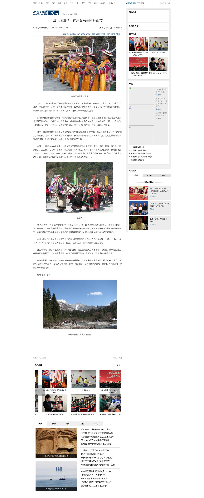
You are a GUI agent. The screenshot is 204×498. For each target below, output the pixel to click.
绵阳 (44, 358)
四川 (40, 358)
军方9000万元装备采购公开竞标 (95, 440)
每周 (163, 175)
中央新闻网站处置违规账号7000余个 (97, 471)
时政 (41, 3)
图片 (77, 3)
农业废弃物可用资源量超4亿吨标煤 (96, 444)
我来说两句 (118, 28)
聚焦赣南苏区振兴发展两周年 (142, 157)
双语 (96, 3)
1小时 (136, 175)
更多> (119, 365)
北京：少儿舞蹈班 (77, 390)
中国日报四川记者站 (40, 28)
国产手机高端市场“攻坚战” (92, 454)
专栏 (90, 3)
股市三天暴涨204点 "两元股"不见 (95, 461)
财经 (59, 3)
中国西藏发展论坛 (137, 147)
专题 (131, 84)
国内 (53, 3)
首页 (35, 3)
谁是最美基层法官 (137, 160)
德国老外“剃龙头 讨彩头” (49, 414)
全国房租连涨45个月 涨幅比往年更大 (97, 457)
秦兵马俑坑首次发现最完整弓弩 (56, 456)
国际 (47, 3)
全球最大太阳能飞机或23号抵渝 (95, 450)
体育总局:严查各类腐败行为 (93, 475)
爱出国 (102, 3)
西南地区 (73, 14)
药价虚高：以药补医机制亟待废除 (95, 429)
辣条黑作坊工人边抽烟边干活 (94, 486)
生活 (71, 3)
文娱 (65, 3)
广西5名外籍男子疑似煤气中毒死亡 (96, 482)
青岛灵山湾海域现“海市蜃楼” (56, 489)
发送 (107, 28)
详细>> (158, 95)
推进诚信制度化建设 (138, 150)
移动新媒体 (131, 3)
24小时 (149, 175)
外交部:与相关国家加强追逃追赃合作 (97, 433)
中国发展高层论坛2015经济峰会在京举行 (106, 391)
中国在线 (64, 14)
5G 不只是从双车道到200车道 (94, 478)
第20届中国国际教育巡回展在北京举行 (49, 391)
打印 (100, 28)
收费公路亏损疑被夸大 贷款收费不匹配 (98, 465)
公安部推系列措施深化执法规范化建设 (97, 437)
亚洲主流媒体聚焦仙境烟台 (141, 154)
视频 (83, 3)
